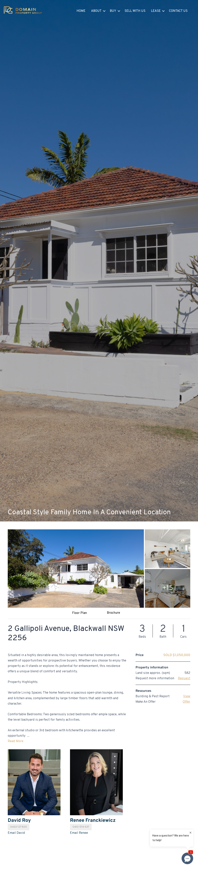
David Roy (19, 820)
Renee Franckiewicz (93, 820)
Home (81, 11)
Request (184, 678)
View (186, 696)
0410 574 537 (81, 827)
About (96, 11)
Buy (113, 11)
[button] (104, 11)
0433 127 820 (18, 827)
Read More (15, 741)
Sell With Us (135, 11)
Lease (156, 11)
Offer (186, 702)
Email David (16, 833)
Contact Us (178, 11)
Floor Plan (79, 613)
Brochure (113, 613)
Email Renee (79, 833)
